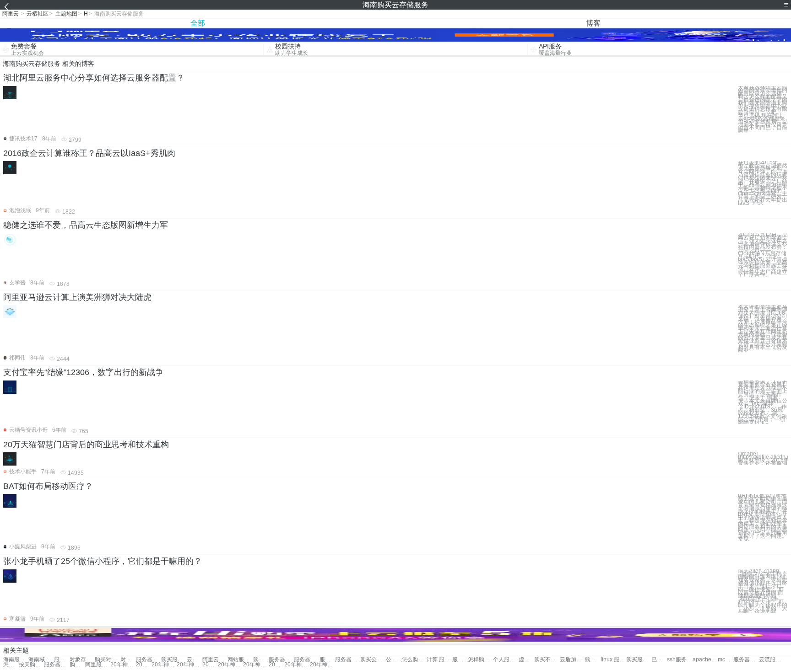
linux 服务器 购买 (613, 659)
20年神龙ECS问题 (122, 664)
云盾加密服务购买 (572, 659)
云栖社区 (38, 14)
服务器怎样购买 (327, 659)
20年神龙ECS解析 (144, 664)
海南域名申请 (41, 659)
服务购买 (62, 659)
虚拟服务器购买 (526, 659)
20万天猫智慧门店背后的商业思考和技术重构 (86, 444)
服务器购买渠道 (347, 659)
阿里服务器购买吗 (97, 664)
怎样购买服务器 (480, 659)
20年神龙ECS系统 (210, 664)
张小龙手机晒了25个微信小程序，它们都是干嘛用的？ (102, 561)
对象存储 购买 (82, 659)
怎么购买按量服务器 (11, 664)
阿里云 (10, 14)
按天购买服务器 (31, 664)
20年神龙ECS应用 (164, 664)
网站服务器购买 (240, 659)
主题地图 (66, 14)
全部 (197, 23)
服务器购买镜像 (281, 659)
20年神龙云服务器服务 (322, 664)
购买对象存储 (107, 659)
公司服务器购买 (393, 659)
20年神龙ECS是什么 (230, 664)
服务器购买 (148, 659)
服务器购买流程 (306, 659)
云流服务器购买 (771, 659)
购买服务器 (173, 659)
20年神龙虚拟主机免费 (189, 664)
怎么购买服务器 (414, 659)
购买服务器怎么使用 (77, 664)
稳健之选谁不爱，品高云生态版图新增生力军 (85, 225)
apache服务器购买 (705, 659)
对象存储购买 (128, 659)
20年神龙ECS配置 (255, 664)
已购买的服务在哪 (659, 659)
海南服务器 (15, 659)
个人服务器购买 (505, 659)
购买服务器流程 (593, 659)
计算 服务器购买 (439, 659)
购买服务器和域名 (638, 659)
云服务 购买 (194, 659)
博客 (593, 23)
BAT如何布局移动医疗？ (48, 486)
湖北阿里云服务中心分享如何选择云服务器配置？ (93, 77)
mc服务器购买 (725, 659)
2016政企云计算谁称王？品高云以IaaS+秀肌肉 (89, 153)
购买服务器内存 (261, 659)
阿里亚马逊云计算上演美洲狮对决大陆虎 (77, 297)
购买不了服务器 (546, 659)
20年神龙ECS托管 (276, 664)
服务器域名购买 (745, 659)
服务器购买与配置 (56, 664)
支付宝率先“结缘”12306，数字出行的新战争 (83, 372)
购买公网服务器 (372, 659)
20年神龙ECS (296, 664)
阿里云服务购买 (215, 659)
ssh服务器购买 (679, 659)
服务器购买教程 (460, 659)
